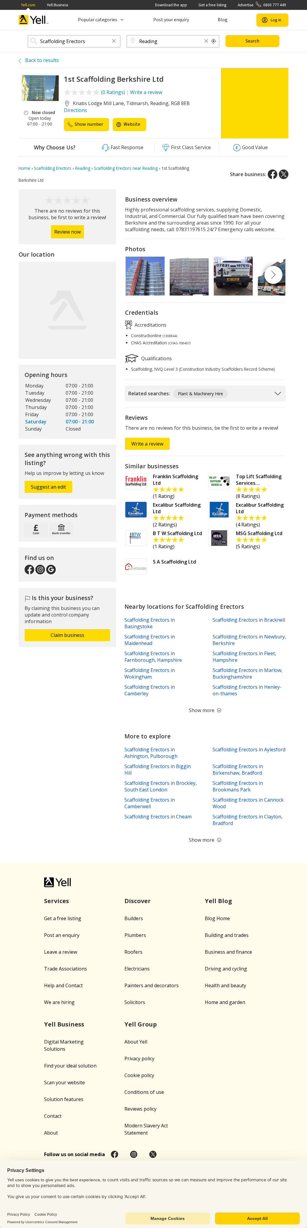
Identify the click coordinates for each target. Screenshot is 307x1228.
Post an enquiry (61, 935)
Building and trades (227, 935)
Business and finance (228, 952)
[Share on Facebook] (272, 174)
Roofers (133, 952)
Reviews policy (140, 1109)
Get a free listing (212, 5)
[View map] (67, 310)
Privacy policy (139, 1058)
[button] (114, 41)
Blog (223, 19)
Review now (67, 231)
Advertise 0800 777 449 (262, 5)
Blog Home (217, 918)
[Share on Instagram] (133, 1154)
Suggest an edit (48, 487)
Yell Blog (218, 901)
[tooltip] (213, 41)
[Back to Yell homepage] (34, 20)
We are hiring (59, 1002)
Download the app (171, 5)
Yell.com (28, 5)
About (51, 1132)
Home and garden (225, 1002)
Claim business (67, 635)
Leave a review (60, 952)
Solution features (63, 1099)
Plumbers (135, 935)
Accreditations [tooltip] (149, 325)
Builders (133, 918)
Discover (137, 901)
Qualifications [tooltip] (156, 358)
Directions (75, 110)
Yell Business (57, 5)
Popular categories (97, 19)
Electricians (137, 968)
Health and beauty (225, 985)
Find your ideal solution (70, 1065)
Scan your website (64, 1082)
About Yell (135, 1041)
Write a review (146, 92)
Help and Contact (63, 985)
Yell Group (140, 1024)
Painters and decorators (151, 985)
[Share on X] (283, 174)
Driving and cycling (226, 968)
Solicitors (134, 1002)
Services (56, 901)
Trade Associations (65, 968)
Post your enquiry (171, 19)
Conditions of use (144, 1092)
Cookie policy (139, 1075)
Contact (52, 1116)
